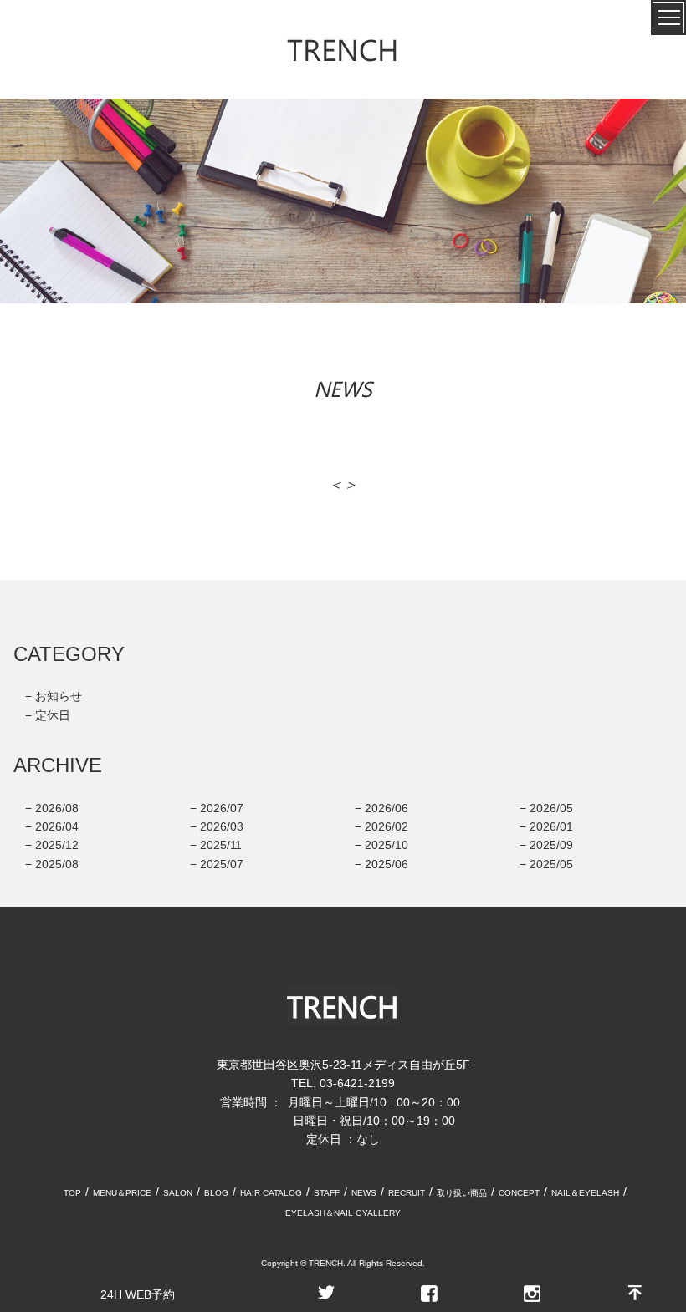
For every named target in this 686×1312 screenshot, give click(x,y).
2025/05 (551, 864)
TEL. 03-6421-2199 (343, 1083)
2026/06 (386, 808)
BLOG (216, 1193)
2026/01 (551, 826)
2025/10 (386, 845)
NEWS (363, 1193)
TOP (72, 1193)
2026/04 (57, 826)
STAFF (327, 1193)
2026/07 (221, 808)
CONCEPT (519, 1193)
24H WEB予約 (137, 1294)
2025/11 (221, 845)
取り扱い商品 (462, 1193)
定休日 (52, 715)
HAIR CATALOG (271, 1193)
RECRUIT (406, 1193)
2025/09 (551, 845)
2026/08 (57, 808)
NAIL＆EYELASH (585, 1193)
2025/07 (221, 864)
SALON (177, 1193)
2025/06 (386, 864)
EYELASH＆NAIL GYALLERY (343, 1213)
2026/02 (386, 826)
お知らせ (58, 696)
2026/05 (551, 808)
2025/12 (57, 845)
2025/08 (57, 864)
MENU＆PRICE (122, 1193)
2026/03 (221, 826)
